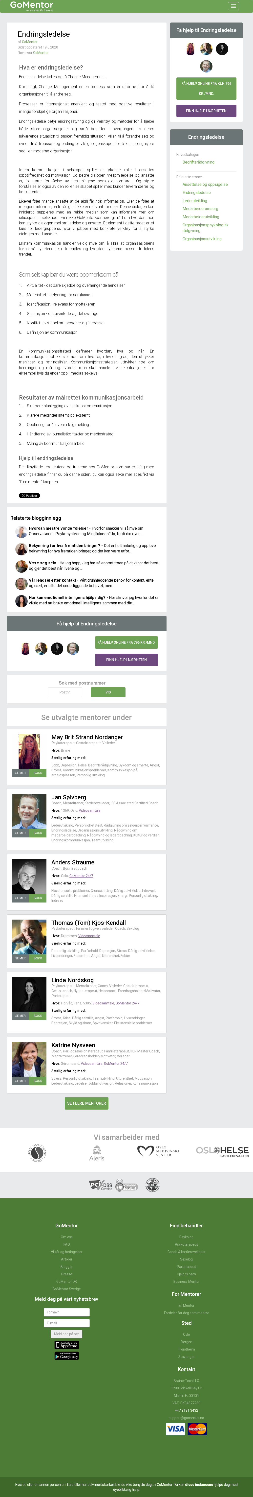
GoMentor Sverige (67, 1289)
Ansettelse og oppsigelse (205, 184)
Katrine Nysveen (73, 1045)
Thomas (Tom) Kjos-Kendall (88, 922)
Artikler (66, 1259)
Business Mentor (186, 1281)
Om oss (67, 1237)
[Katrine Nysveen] (29, 1059)
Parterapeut (186, 1267)
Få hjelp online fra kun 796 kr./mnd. (206, 88)
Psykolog (186, 1237)
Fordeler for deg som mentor (186, 1313)
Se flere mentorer (86, 1103)
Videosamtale (90, 810)
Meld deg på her (66, 1334)
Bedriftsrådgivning (198, 162)
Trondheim (186, 1349)
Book (38, 773)
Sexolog (186, 1259)
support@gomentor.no (186, 1418)
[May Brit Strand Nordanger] (29, 751)
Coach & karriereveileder (187, 1252)
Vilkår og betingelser (67, 1252)
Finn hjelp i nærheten (126, 660)
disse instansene (199, 1485)
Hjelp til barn (186, 1274)
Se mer (20, 773)
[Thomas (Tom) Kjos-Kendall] (29, 937)
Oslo (186, 1334)
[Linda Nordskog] (29, 994)
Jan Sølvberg (68, 797)
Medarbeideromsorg (200, 208)
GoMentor (30, 42)
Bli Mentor (186, 1305)
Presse (66, 1274)
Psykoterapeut (186, 1244)
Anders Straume (72, 862)
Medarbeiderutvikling (201, 216)
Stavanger (186, 1357)
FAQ (66, 1244)
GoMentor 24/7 (81, 876)
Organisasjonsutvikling (202, 239)
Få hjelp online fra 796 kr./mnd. (126, 642)
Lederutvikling (195, 200)
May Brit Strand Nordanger (87, 737)
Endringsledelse (197, 192)
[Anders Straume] (29, 876)
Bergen (186, 1342)
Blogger (67, 1267)
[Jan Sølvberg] (29, 811)
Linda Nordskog (72, 980)
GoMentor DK (66, 1281)
